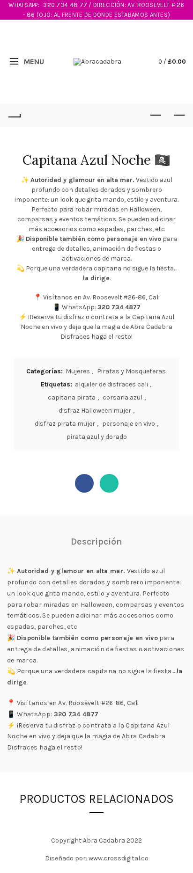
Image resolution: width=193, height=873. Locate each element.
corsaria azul (122, 397)
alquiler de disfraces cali (111, 384)
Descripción (96, 541)
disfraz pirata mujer (65, 424)
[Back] (14, 115)
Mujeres (78, 371)
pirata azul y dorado (97, 437)
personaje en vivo (128, 424)
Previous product (155, 115)
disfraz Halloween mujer (95, 411)
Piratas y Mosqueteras (131, 371)
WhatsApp (109, 483)
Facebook (84, 483)
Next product (179, 115)
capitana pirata (72, 397)
